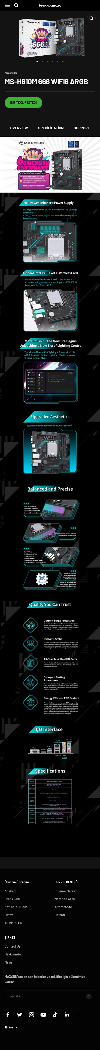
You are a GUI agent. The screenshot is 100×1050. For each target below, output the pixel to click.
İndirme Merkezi (66, 891)
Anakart (10, 891)
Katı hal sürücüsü (17, 907)
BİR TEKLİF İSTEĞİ (23, 103)
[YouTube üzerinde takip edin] (43, 1015)
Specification (51, 128)
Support (82, 128)
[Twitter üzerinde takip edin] (20, 1015)
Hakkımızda (13, 954)
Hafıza (9, 915)
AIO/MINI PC (13, 923)
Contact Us (12, 946)
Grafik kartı (12, 899)
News (9, 962)
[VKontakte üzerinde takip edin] (79, 1015)
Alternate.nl (63, 907)
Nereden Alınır (65, 899)
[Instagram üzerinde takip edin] (31, 1015)
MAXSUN (11, 73)
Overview (19, 128)
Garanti (60, 915)
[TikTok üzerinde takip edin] (55, 1015)
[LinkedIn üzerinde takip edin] (67, 1015)
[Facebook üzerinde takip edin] (8, 1015)
